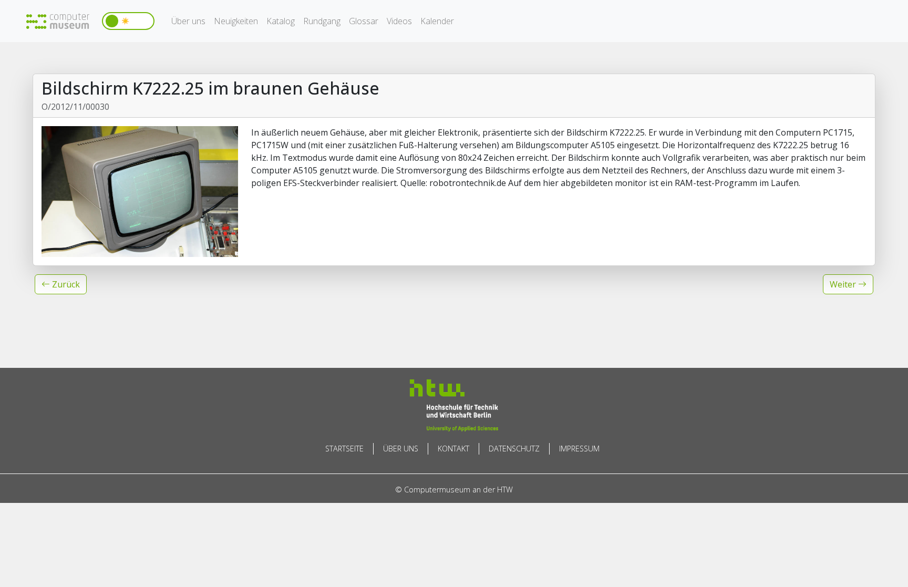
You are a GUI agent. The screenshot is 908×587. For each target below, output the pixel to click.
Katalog (280, 21)
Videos (399, 21)
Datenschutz (514, 449)
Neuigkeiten (236, 21)
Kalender (437, 21)
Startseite (344, 449)
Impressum (579, 449)
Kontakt (453, 449)
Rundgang (321, 21)
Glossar (363, 21)
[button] (61, 284)
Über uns (188, 21)
